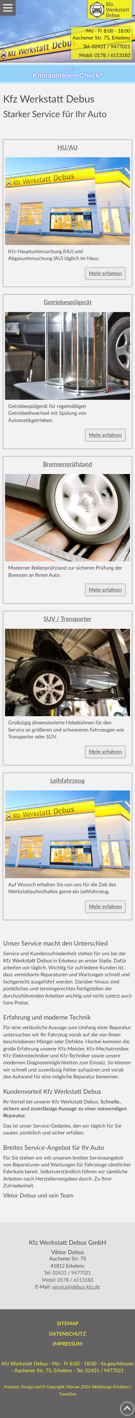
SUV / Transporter (67, 619)
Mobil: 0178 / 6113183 (104, 55)
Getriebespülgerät (68, 302)
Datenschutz (67, 1334)
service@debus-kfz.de (76, 1287)
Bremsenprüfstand (67, 464)
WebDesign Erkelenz (110, 1387)
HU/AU (67, 148)
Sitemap (67, 1323)
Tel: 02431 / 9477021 (106, 46)
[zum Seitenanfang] (127, 1408)
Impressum (67, 1344)
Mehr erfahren (105, 273)
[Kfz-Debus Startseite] (110, 9)
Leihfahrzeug (67, 781)
